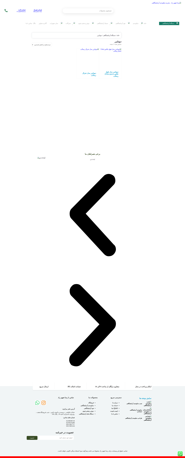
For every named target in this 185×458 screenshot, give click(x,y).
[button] (92, 215)
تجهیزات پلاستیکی (142, 42)
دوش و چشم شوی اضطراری (141, 111)
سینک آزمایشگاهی (102, 23)
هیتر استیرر (144, 95)
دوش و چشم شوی (83, 23)
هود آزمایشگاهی (120, 23)
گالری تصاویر (43, 23)
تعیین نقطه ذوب (142, 65)
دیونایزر (145, 74)
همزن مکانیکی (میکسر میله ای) (138, 93)
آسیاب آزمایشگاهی (142, 57)
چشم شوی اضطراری (141, 116)
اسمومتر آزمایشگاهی (141, 60)
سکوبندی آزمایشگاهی (144, 119)
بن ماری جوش (143, 63)
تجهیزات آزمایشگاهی (144, 40)
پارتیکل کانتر (143, 102)
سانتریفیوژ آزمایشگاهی (140, 77)
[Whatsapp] (37, 402)
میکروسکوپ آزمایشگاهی (140, 88)
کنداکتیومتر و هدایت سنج (140, 107)
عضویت (32, 438)
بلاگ (34, 23)
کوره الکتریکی (143, 109)
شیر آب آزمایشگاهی (141, 130)
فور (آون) (144, 86)
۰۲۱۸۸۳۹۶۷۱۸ (21, 10)
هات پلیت (144, 89)
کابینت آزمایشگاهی (142, 122)
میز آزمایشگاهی (142, 120)
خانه (145, 23)
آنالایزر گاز (144, 58)
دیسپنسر (145, 72)
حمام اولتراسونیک (142, 67)
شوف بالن (144, 79)
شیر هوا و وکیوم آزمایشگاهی (139, 131)
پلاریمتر (145, 103)
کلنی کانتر (144, 105)
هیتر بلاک (144, 96)
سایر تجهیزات (54, 23)
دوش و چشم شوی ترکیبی (140, 114)
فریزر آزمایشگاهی (142, 84)
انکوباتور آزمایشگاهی (141, 62)
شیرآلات (68, 23)
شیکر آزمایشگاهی (142, 81)
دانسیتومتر (144, 70)
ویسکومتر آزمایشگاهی (141, 100)
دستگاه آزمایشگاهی (168, 23)
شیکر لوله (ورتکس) (141, 83)
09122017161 (37, 10)
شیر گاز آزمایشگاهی (141, 133)
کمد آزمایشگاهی (142, 124)
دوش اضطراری (143, 113)
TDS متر (145, 53)
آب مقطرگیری (143, 55)
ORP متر (145, 50)
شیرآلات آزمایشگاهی (144, 128)
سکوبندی (135, 23)
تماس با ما (29, 23)
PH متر (145, 51)
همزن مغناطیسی (142, 91)
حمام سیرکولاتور (142, 69)
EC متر (145, 48)
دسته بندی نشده (145, 44)
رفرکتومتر (144, 76)
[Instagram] (43, 402)
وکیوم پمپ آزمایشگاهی (140, 98)
